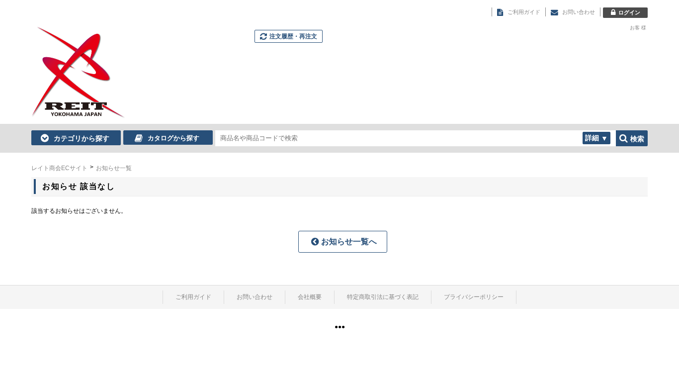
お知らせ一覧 (114, 168)
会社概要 (310, 296)
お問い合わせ (254, 296)
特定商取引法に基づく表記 (383, 296)
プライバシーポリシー (474, 296)
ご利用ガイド (193, 296)
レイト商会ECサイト (59, 168)
